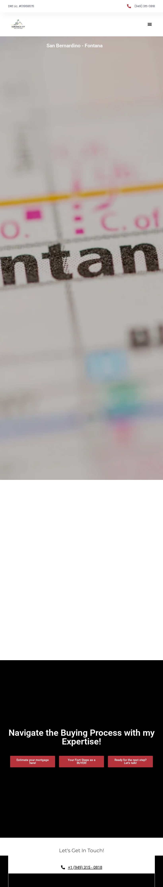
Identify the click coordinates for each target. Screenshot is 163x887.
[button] (149, 24)
